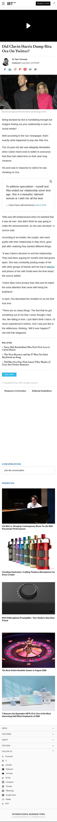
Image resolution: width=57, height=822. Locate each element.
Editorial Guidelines (42, 391)
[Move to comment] (35, 69)
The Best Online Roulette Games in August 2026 (24, 670)
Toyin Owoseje (21, 59)
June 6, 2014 (40, 205)
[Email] (30, 69)
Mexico (50, 267)
